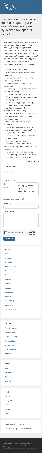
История (8, 377)
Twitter (7, 396)
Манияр (8, 288)
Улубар (8, 271)
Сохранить (9, 239)
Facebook (8, 392)
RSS (6, 413)
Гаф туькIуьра (10, 332)
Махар (7, 283)
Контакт (22, 424)
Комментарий (9, 211)
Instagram (9, 409)
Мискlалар (9, 305)
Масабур (8, 381)
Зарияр (8, 258)
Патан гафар (10, 341)
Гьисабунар (9, 301)
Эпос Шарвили (11, 266)
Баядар (8, 296)
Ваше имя (7, 203)
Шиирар (8, 262)
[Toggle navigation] (36, 7)
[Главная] (9, 7)
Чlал (14, 166)
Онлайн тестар (11, 336)
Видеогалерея (10, 354)
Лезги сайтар (11, 428)
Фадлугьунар (10, 309)
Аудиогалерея (10, 345)
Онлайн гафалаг (11, 328)
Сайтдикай (10, 424)
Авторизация (26, 428)
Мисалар (8, 279)
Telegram (8, 400)
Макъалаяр (9, 292)
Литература (10, 372)
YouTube (8, 405)
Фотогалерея (10, 349)
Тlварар (8, 313)
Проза (7, 275)
